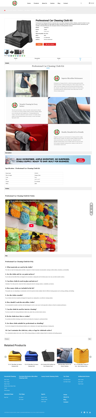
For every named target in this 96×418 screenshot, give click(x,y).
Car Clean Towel (66, 381)
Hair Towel (80, 381)
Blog (59, 3)
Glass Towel (6, 383)
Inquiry (39, 44)
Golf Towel (43, 401)
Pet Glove (21, 397)
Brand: (37, 29)
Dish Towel (6, 379)
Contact (65, 3)
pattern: (38, 39)
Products (36, 3)
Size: (37, 31)
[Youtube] (90, 412)
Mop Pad (6, 397)
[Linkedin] (84, 412)
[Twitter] (87, 412)
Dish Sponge (7, 390)
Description (37, 58)
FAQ (80, 58)
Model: (37, 27)
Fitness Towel (44, 399)
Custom (52, 3)
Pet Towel (21, 399)
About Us (44, 3)
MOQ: (37, 35)
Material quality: (40, 33)
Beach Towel (44, 397)
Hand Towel (80, 383)
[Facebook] (81, 412)
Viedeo (58, 58)
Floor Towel (6, 381)
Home (29, 3)
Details (15, 58)
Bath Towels (81, 379)
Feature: (38, 37)
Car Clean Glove (66, 379)
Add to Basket (51, 44)
